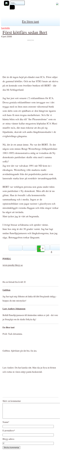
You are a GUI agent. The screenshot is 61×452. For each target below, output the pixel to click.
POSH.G (7, 258)
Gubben (6, 289)
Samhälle (5, 28)
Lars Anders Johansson (14, 308)
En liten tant (30, 21)
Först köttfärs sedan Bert (25, 32)
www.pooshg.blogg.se (13, 264)
